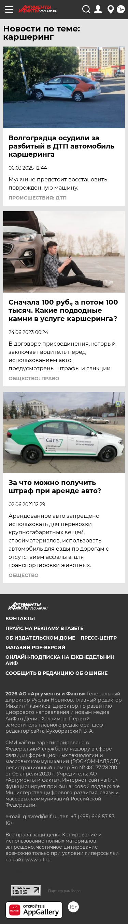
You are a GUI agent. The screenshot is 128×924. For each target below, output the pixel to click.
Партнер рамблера (64, 891)
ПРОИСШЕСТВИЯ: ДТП (38, 197)
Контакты (20, 618)
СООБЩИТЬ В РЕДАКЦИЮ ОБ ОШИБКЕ (56, 673)
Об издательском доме (40, 638)
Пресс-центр (99, 638)
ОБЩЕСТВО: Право (34, 378)
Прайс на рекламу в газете (44, 628)
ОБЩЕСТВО (24, 575)
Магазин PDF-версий (35, 647)
